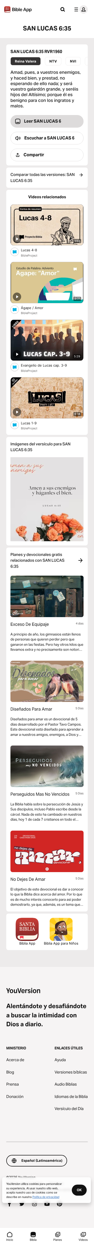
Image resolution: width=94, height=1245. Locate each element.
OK (79, 1190)
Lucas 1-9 (33, 423)
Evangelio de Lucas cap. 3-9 (48, 365)
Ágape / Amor (36, 307)
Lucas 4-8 (33, 250)
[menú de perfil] (80, 9)
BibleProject (29, 255)
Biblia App (27, 943)
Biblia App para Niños (61, 943)
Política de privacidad (45, 1197)
